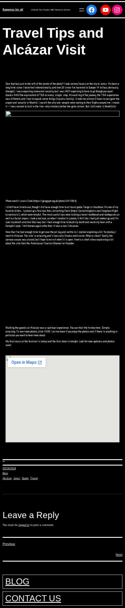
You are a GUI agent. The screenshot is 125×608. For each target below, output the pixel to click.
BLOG (17, 581)
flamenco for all (13, 9)
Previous (9, 544)
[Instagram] (117, 10)
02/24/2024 (9, 468)
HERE (47, 331)
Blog (5, 473)
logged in (24, 525)
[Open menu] (81, 9)
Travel (34, 478)
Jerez (16, 478)
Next (119, 554)
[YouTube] (105, 10)
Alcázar (7, 478)
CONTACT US (33, 598)
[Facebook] (91, 10)
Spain (25, 478)
